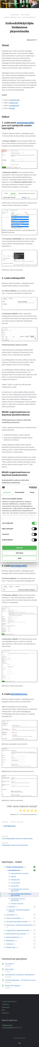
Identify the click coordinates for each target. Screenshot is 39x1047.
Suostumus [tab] (7, 492)
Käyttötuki (5, 1013)
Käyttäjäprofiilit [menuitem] (15, 880)
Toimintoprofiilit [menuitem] (15, 883)
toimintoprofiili (14, 100)
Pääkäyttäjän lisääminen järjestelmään (15, 845)
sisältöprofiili (13, 103)
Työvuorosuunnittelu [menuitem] (13, 918)
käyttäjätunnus (18, 693)
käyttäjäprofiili (14, 106)
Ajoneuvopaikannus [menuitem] (13, 937)
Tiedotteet (5, 1004)
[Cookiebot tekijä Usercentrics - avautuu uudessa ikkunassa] (29, 487)
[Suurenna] (35, 152)
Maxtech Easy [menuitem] (10, 947)
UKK (3, 1010)
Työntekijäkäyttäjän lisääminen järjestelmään (17, 839)
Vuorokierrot (9, 964)
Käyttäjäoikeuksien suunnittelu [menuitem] (20, 873)
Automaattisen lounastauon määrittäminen (20, 975)
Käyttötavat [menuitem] (11, 907)
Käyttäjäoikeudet (29, 17)
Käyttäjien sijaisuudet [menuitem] (17, 903)
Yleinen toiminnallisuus (12, 17)
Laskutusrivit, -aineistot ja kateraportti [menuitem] (19, 925)
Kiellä (19, 558)
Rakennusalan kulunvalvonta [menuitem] (16, 934)
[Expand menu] (34, 4)
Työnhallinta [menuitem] (10, 915)
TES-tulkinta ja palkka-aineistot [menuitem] (17, 922)
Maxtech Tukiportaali (11, 3)
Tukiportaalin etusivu (9, 1001)
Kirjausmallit (9, 969)
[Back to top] (19, 1043)
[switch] (34, 528)
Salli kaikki (19, 548)
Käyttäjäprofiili (18, 565)
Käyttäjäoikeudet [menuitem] (14, 870)
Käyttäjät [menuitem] (13, 876)
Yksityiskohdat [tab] (19, 492)
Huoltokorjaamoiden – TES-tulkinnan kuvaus (20, 980)
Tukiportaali (14, 15)
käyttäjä (12, 108)
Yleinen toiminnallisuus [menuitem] (14, 867)
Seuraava (5, 843)
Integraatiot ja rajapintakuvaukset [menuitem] (18, 930)
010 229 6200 (7, 1028)
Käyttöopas (25, 15)
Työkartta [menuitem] (9, 944)
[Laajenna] (34, 867)
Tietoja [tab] (32, 492)
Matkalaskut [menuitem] (10, 941)
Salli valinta (19, 553)
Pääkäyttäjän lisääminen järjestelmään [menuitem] (18, 899)
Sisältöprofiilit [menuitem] (15, 886)
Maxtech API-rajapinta (12, 986)
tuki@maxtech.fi (7, 1025)
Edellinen (5, 836)
